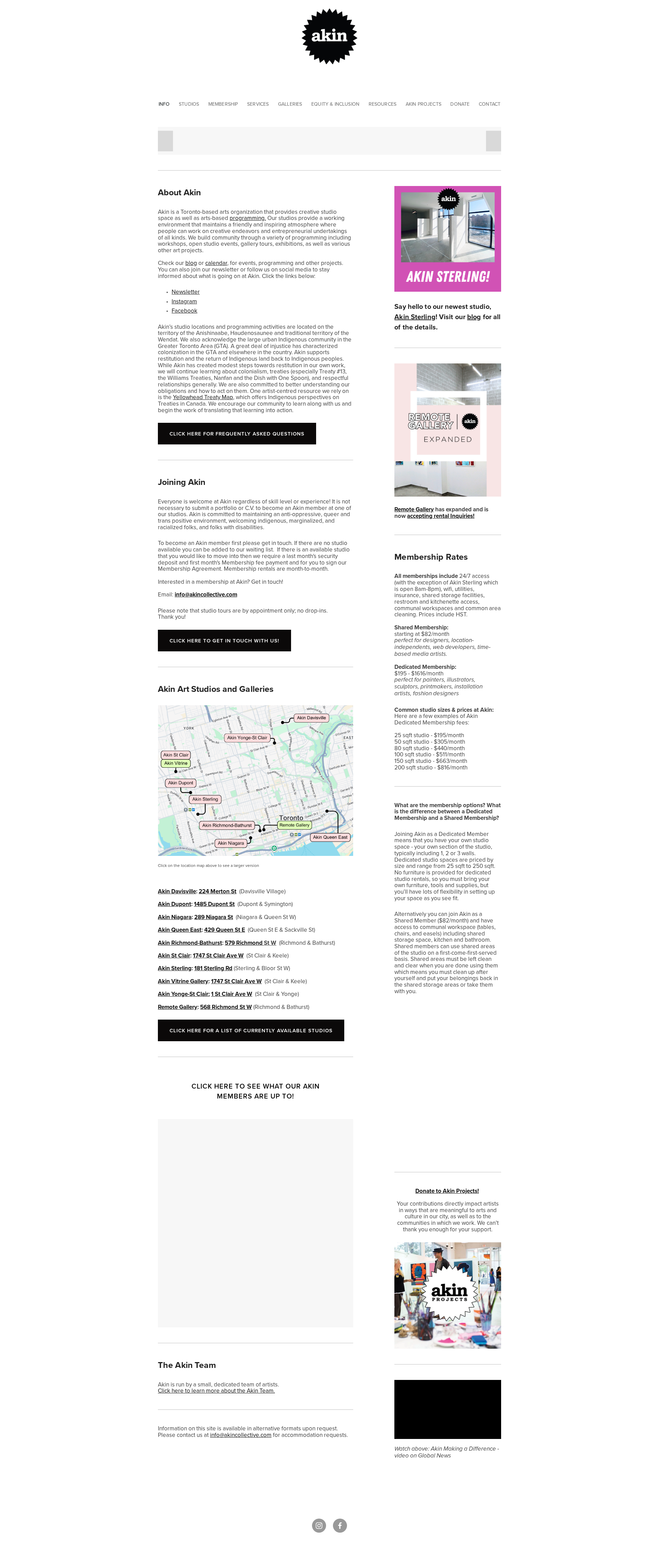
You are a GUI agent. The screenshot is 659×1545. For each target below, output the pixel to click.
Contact (489, 104)
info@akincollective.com (240, 1435)
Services (258, 104)
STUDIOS (189, 104)
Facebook (184, 310)
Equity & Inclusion (335, 104)
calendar (216, 263)
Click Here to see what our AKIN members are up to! (256, 1091)
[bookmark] (329, 35)
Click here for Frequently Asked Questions (237, 433)
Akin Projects (423, 104)
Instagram (184, 301)
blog (191, 263)
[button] (165, 141)
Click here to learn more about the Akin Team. (216, 1390)
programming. (248, 218)
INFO (164, 104)
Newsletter (186, 292)
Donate (460, 104)
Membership (223, 104)
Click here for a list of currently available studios (251, 1030)
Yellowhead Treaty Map (203, 397)
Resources (383, 104)
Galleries (290, 104)
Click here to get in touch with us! (224, 640)
